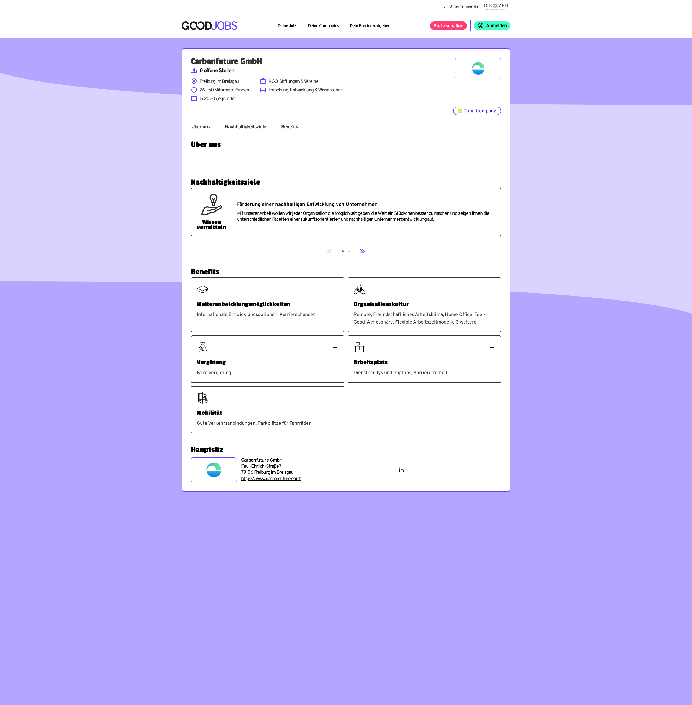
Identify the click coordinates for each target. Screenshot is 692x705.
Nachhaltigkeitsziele (245, 127)
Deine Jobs (287, 26)
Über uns (200, 127)
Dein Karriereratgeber (370, 26)
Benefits (289, 127)
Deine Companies (323, 26)
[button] (343, 251)
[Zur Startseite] (209, 25)
